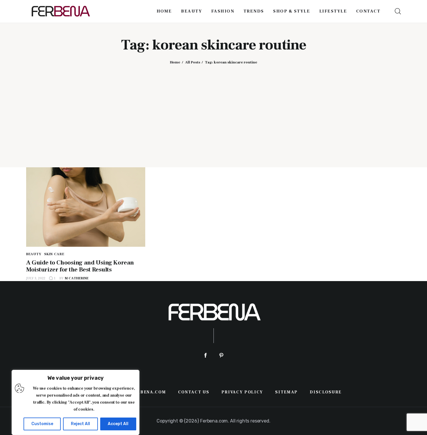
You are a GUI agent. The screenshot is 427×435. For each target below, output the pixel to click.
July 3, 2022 (35, 278)
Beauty (33, 254)
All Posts (192, 62)
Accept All (118, 423)
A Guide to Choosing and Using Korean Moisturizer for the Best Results (80, 266)
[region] (75, 402)
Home (175, 62)
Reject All (80, 423)
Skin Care (54, 254)
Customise (42, 423)
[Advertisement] (213, 111)
